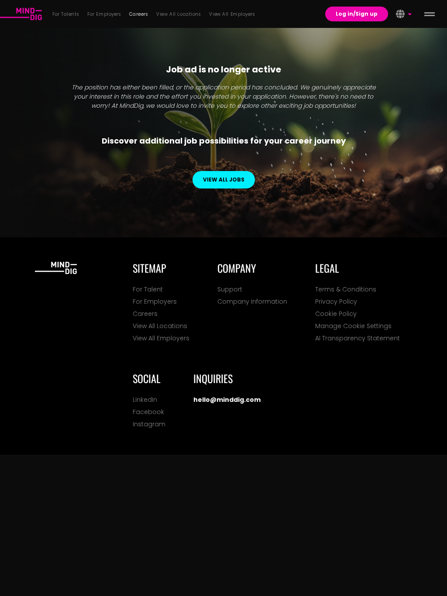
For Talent (148, 289)
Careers (145, 313)
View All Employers (161, 338)
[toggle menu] (429, 14)
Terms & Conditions (345, 289)
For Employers (155, 301)
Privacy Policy (336, 301)
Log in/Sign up (357, 13)
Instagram (149, 424)
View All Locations (160, 326)
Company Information (252, 301)
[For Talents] (21, 14)
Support (229, 289)
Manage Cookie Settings (353, 326)
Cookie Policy (336, 313)
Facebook (148, 412)
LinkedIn (145, 399)
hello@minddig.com (227, 399)
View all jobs (223, 179)
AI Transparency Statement (357, 338)
